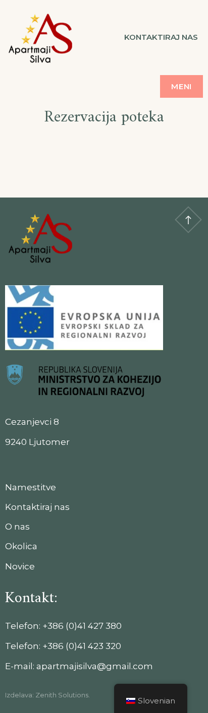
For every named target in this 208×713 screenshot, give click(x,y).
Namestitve (30, 487)
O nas (17, 527)
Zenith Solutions (61, 695)
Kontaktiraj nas (161, 37)
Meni (181, 86)
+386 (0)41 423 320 (81, 646)
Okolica (21, 546)
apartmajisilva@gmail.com (94, 666)
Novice (20, 566)
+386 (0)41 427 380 (82, 626)
